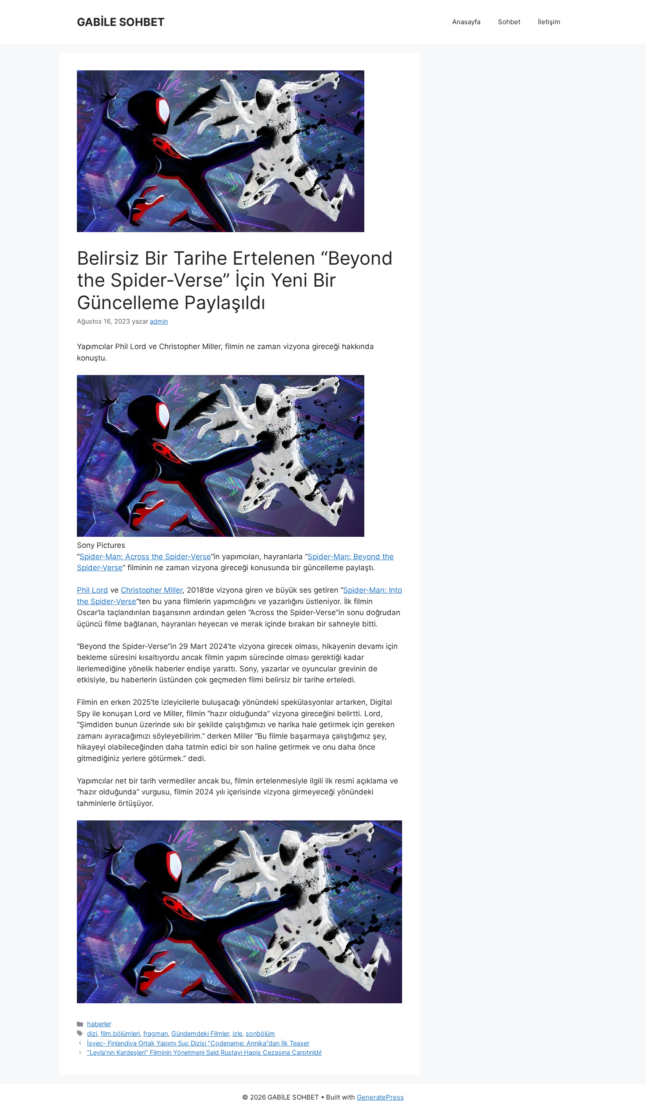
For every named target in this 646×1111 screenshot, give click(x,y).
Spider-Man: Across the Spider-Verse (145, 556)
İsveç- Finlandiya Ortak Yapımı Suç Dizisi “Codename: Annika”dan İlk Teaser (198, 1043)
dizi (92, 1033)
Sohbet (509, 22)
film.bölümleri (120, 1033)
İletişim (549, 22)
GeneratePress (380, 1097)
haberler (99, 1023)
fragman (155, 1033)
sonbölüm (260, 1033)
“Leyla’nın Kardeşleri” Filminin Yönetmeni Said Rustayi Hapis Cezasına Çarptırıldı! (204, 1052)
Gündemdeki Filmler (200, 1033)
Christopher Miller (151, 590)
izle (237, 1033)
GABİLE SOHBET (121, 22)
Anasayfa (466, 22)
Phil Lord (92, 590)
